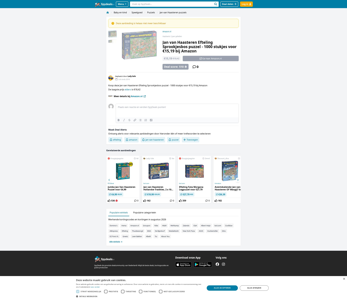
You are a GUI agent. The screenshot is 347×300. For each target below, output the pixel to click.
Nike (156, 225)
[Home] (107, 12)
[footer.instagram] (223, 264)
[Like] (109, 200)
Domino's (113, 225)
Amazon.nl (167, 31)
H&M (164, 225)
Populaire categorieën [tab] (144, 212)
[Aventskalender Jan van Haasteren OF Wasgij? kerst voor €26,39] (230, 179)
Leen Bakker (137, 236)
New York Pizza (189, 231)
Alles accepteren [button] (222, 288)
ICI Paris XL (114, 236)
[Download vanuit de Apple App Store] (183, 264)
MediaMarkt (174, 231)
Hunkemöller (212, 231)
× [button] (344, 279)
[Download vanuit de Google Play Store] (203, 264)
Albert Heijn (206, 225)
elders (128, 89)
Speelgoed (137, 12)
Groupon (146, 225)
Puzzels (151, 12)
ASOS (201, 231)
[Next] (237, 180)
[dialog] (173, 288)
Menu (121, 4)
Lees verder (95, 287)
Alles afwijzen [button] (254, 288)
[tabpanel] (173, 230)
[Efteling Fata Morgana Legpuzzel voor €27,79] (194, 179)
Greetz (125, 236)
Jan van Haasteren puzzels (173, 12)
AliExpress (114, 231)
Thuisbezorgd (137, 231)
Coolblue (228, 225)
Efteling (125, 231)
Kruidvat (111, 183)
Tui (156, 236)
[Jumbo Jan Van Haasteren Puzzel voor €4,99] (123, 179)
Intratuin (218, 183)
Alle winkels (114, 242)
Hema (123, 225)
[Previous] (109, 180)
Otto (224, 231)
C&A (195, 225)
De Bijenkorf (160, 231)
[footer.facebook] (217, 264)
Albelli (148, 236)
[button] (139, 296)
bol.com (146, 183)
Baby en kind (120, 12)
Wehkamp (175, 225)
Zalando (186, 225)
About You (165, 236)
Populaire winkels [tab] (119, 212)
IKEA (149, 231)
